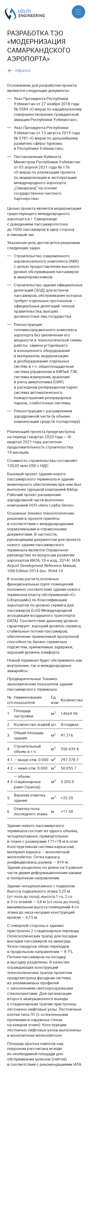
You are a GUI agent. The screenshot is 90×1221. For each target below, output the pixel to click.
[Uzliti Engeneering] (7, 14)
